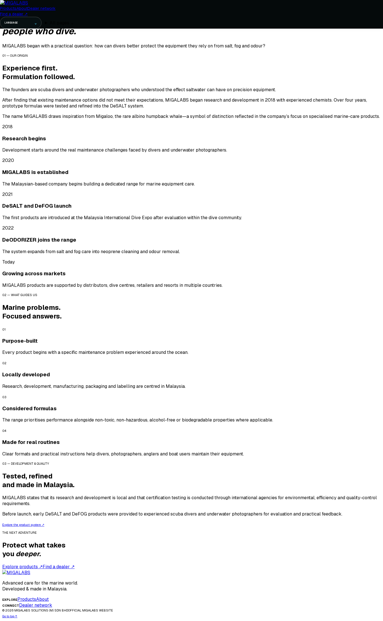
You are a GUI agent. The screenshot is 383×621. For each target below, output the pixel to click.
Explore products (22, 567)
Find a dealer (14, 14)
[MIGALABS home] (14, 3)
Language (20, 22)
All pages (62, 23)
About (22, 8)
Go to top (9, 616)
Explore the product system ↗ (23, 525)
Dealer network (41, 8)
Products (8, 8)
